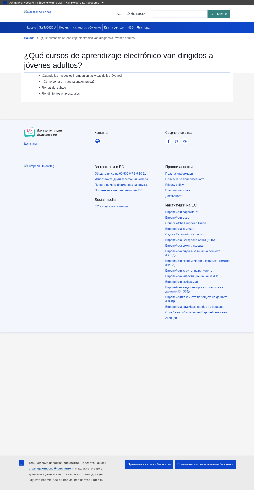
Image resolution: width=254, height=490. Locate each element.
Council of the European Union (185, 223)
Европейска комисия (179, 228)
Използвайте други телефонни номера (121, 179)
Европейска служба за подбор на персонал (195, 306)
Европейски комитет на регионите (188, 270)
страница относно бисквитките (50, 468)
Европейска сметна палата (184, 245)
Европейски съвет (177, 217)
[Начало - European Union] (37, 14)
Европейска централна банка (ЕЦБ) (190, 240)
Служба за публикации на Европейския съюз (196, 312)
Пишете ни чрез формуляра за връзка (121, 184)
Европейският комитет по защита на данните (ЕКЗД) (196, 299)
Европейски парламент (181, 212)
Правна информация (179, 173)
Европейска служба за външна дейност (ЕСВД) (192, 253)
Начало (31, 27)
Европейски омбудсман (181, 281)
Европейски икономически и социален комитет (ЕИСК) (197, 263)
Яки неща (143, 27)
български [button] (138, 13)
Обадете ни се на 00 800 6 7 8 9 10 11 (120, 173)
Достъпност (173, 196)
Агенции (171, 318)
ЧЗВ (131, 27)
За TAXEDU (47, 27)
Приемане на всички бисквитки (149, 464)
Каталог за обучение (87, 27)
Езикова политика (177, 190)
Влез (119, 14)
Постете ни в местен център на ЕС (119, 190)
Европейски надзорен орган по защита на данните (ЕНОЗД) (194, 289)
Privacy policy (174, 184)
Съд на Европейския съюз (183, 234)
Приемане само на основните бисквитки (205, 464)
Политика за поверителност (184, 179)
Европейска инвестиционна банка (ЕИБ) (193, 276)
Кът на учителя (114, 27)
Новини (64, 27)
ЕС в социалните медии (111, 206)
